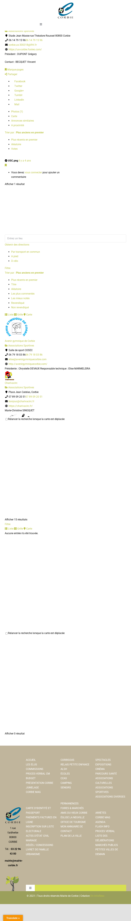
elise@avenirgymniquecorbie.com (27, 359)
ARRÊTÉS (100, 812)
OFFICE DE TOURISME (73, 822)
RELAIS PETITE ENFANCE (75, 764)
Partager (12, 74)
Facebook (19, 81)
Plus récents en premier (24, 139)
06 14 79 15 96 (34, 40)
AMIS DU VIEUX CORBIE (74, 812)
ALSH (64, 769)
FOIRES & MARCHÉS (72, 808)
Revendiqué (17, 302)
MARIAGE (31, 840)
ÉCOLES (65, 773)
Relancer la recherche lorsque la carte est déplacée (36, 419)
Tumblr (18, 95)
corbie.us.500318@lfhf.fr (23, 44)
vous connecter (33, 172)
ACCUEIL (31, 759)
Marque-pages (15, 69)
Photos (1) (17, 111)
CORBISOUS (67, 759)
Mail (16, 104)
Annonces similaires (22, 120)
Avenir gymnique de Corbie (20, 340)
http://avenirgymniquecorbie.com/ (28, 363)
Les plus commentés (23, 293)
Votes (14, 148)
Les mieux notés (20, 298)
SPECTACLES (103, 759)
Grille (20, 314)
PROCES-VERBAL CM (38, 773)
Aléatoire (16, 144)
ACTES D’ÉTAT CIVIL (37, 835)
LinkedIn (19, 99)
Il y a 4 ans (25, 160)
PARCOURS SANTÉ (106, 773)
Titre (13, 284)
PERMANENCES (70, 803)
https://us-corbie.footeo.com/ (25, 49)
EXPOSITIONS (103, 764)
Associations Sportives (21, 31)
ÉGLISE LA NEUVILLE (73, 817)
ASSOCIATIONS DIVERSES (110, 796)
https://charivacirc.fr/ (21, 405)
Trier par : (24, 132)
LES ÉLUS (31, 764)
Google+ (19, 90)
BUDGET (31, 778)
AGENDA (100, 822)
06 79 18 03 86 (34, 354)
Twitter (18, 86)
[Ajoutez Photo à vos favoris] (6, 165)
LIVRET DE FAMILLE (37, 849)
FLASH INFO (102, 826)
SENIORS (66, 787)
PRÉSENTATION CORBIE (39, 782)
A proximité (17, 125)
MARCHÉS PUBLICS (106, 845)
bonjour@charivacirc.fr (21, 401)
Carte (14, 116)
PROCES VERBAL (105, 831)
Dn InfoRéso (97, 895)
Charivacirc (11, 382)
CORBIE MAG (33, 792)
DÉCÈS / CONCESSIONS (39, 845)
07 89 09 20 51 (34, 396)
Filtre (7, 268)
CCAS (64, 778)
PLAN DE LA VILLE (71, 835)
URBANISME (33, 854)
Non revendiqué (20, 307)
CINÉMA (100, 769)
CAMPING (66, 782)
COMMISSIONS (34, 769)
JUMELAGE (32, 787)
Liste (10, 314)
